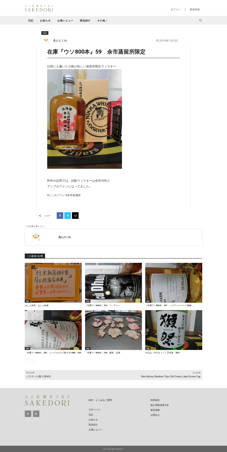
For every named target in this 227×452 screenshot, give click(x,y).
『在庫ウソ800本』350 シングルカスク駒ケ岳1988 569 (53, 352)
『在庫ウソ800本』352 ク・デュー (102, 305)
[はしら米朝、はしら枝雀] (53, 283)
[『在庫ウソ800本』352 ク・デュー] (113, 283)
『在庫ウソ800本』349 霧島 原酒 (102, 352)
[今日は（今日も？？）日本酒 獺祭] (173, 330)
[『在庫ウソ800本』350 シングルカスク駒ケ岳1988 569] (53, 330)
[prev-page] (27, 360)
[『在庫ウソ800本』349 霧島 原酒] (113, 330)
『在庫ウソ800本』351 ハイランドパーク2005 (168, 305)
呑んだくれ (60, 40)
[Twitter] (67, 215)
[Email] (75, 215)
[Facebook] (60, 215)
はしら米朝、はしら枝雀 (37, 305)
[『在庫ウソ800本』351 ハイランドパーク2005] (173, 283)
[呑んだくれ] (47, 40)
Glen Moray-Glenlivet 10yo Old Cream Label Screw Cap (171, 376)
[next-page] (32, 360)
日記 (44, 33)
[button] (200, 20)
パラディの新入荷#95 (38, 376)
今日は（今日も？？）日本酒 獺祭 (162, 352)
